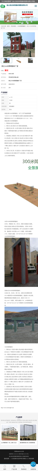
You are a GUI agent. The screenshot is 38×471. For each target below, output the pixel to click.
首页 (8, 26)
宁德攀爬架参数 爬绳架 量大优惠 (29, 442)
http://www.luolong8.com (7, 407)
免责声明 (19, 458)
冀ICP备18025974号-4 (24, 453)
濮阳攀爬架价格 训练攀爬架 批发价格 (11, 442)
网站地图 (31, 458)
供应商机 (13, 26)
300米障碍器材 (21, 26)
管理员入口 (25, 458)
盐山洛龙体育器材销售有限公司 (16, 456)
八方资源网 (14, 458)
